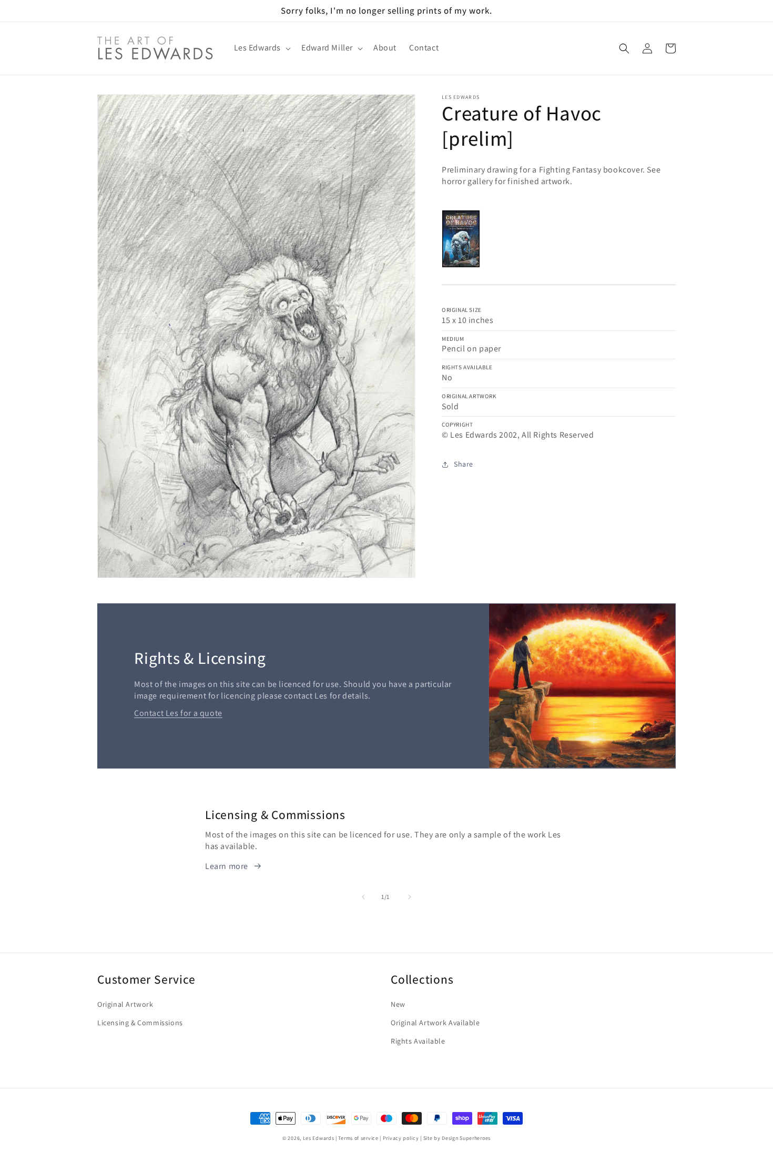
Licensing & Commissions (140, 1022)
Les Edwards (318, 1138)
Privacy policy (401, 1138)
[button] (262, 48)
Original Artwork (125, 1004)
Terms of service (358, 1138)
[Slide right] (409, 896)
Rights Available (418, 1041)
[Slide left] (363, 896)
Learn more (226, 866)
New (398, 1004)
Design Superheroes (466, 1138)
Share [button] (463, 464)
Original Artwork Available (435, 1022)
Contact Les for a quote (178, 713)
